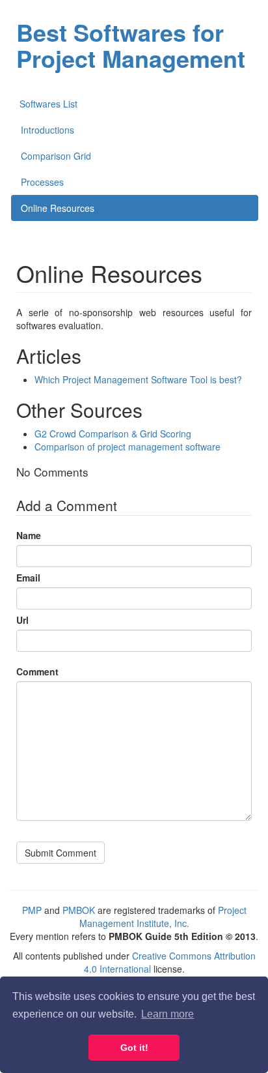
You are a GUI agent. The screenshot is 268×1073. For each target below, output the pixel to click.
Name (28, 535)
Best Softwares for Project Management (130, 45)
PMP (32, 910)
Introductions (47, 129)
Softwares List (48, 103)
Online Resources (57, 207)
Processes (42, 181)
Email (28, 577)
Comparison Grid (56, 155)
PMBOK (78, 910)
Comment (37, 671)
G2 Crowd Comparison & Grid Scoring (112, 433)
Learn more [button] (167, 1014)
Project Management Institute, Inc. (163, 917)
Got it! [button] (134, 1047)
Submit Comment (60, 852)
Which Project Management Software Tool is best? (138, 379)
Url (22, 619)
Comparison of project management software (127, 446)
